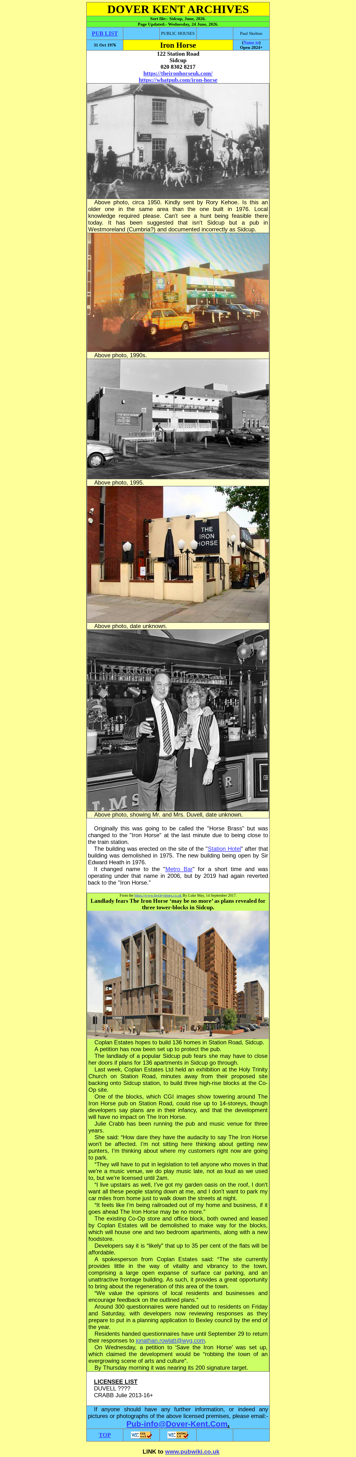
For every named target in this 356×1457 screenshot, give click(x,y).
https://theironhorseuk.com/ (178, 73)
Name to (251, 42)
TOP (105, 1435)
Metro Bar (179, 869)
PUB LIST (105, 33)
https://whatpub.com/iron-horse (178, 80)
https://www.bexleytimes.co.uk (158, 895)
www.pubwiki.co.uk (192, 1451)
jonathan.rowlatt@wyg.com (170, 1340)
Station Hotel (224, 848)
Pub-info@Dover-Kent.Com (176, 1423)
